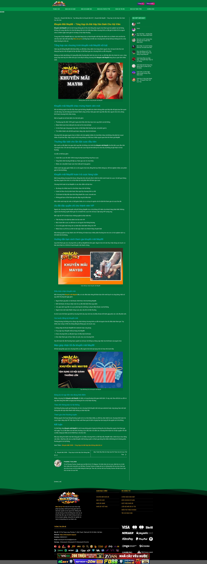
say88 (138, 23)
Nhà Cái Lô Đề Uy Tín (103, 9)
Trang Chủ (56, 9)
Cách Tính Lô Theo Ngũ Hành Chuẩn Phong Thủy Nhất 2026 (143, 73)
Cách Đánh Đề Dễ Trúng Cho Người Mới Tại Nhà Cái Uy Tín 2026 (144, 66)
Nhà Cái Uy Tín (59, 506)
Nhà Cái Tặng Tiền (136, 9)
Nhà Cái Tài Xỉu (120, 9)
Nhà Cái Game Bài (86, 9)
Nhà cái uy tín (77, 39)
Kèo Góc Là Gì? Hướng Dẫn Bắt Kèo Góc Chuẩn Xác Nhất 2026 (144, 40)
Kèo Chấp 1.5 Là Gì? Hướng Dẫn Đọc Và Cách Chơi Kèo (144, 46)
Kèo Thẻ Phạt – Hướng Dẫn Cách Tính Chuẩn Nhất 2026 (145, 34)
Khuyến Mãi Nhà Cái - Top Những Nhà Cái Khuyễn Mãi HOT (77, 18)
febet (138, 28)
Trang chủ (57, 18)
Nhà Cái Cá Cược (70, 9)
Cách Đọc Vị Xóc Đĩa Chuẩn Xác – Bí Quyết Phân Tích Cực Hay (144, 80)
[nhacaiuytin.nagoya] (61, 3)
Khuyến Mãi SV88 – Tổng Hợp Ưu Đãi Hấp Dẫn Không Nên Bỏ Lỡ (82, 445)
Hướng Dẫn (150, 9)
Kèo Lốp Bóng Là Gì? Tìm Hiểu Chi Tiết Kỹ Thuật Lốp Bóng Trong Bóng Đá (144, 52)
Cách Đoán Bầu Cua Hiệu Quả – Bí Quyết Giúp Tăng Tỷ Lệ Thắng (145, 59)
